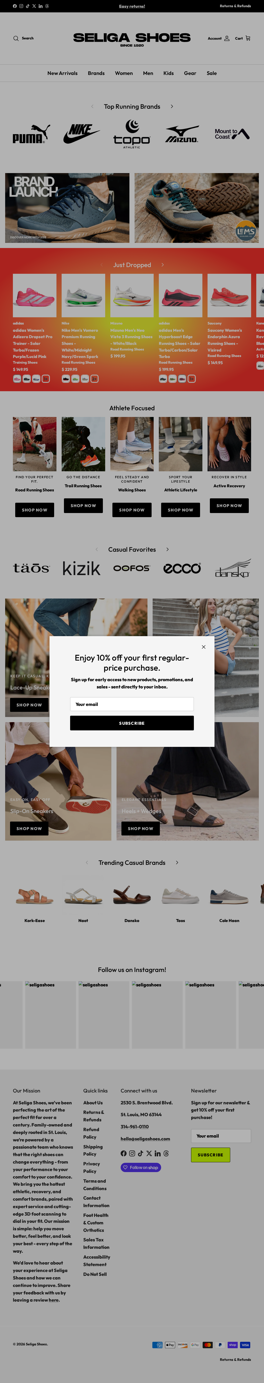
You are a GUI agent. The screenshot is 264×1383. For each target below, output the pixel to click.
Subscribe (132, 723)
